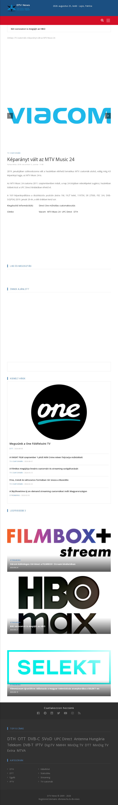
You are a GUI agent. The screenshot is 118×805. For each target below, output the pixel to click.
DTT (11, 449)
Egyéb (12, 777)
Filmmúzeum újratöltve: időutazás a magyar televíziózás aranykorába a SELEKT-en (54, 688)
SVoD (47, 738)
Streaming (14, 495)
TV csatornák (20, 38)
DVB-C (34, 738)
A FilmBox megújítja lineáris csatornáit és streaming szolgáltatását (43, 468)
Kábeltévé (45, 769)
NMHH (61, 745)
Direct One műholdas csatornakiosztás (57, 205)
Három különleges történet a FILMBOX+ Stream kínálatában (42, 564)
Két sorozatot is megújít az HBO (28, 28)
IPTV (39, 744)
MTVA (21, 750)
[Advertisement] (59, 62)
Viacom (42, 211)
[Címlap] (18, 7)
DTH (76, 211)
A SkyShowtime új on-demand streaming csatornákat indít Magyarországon (48, 491)
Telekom (14, 744)
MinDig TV (75, 745)
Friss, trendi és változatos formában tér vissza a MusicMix (38, 480)
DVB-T (28, 744)
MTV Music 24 (53, 211)
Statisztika (45, 773)
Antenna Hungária (89, 738)
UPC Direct (67, 211)
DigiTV (49, 745)
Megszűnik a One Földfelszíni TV (29, 443)
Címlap (10, 38)
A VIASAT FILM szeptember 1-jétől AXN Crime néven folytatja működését (46, 457)
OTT (22, 738)
